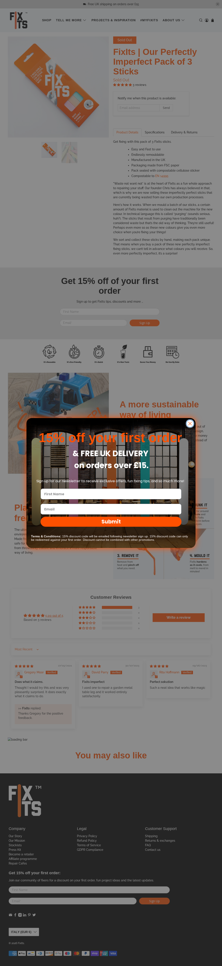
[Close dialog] (190, 423)
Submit (111, 521)
